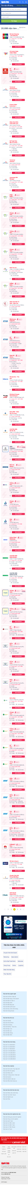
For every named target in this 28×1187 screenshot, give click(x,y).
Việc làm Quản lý (7, 1077)
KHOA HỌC (19, 1149)
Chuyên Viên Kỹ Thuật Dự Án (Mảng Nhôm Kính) (12, 250)
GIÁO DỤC (24, 1146)
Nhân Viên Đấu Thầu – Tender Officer (12, 779)
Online (14, 965)
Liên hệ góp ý (4, 1182)
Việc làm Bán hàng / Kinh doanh (11, 998)
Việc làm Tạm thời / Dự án (9, 1095)
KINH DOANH (8, 1147)
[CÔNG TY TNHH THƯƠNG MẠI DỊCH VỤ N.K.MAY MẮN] (5, 558)
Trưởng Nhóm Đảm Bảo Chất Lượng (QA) (12, 231)
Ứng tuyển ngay (18, 46)
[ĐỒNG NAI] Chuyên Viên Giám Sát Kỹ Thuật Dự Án (12, 284)
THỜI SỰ (4, 1149)
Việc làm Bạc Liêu (7, 1028)
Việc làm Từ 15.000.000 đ (9, 1052)
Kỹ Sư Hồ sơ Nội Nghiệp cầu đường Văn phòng (12, 644)
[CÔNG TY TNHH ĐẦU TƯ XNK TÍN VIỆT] (5, 863)
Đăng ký (19, 5)
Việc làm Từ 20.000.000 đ (9, 1055)
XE (8, 1154)
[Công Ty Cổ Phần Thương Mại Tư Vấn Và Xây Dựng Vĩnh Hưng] (5, 646)
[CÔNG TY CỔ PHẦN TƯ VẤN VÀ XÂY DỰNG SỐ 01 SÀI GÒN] (5, 270)
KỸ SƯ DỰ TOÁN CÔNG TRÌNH (14, 52)
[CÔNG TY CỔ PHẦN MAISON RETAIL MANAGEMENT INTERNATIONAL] (5, 449)
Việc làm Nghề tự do (8, 1097)
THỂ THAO (19, 1146)
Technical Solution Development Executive (13, 160)
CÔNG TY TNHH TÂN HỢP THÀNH (15, 630)
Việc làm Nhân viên (8, 1072)
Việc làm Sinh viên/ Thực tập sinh (11, 1068)
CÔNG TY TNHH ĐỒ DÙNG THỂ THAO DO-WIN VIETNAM (17, 397)
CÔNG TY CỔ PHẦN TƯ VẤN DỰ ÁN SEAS (17, 781)
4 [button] (14, 909)
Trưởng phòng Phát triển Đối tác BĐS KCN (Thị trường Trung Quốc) (12, 729)
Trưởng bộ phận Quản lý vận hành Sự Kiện (12, 609)
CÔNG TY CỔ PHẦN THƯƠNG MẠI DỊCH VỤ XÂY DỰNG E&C (16, 198)
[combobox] (14, 9)
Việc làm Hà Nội (7, 1020)
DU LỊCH (9, 1156)
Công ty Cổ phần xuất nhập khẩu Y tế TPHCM (16, 380)
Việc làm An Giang (7, 1024)
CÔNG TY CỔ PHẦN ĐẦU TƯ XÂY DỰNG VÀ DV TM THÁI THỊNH (17, 415)
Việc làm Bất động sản (8, 1004)
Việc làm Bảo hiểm (7, 1002)
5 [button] (17, 909)
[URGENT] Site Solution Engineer (12, 845)
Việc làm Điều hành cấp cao (10, 1081)
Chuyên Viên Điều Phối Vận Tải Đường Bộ (12, 591)
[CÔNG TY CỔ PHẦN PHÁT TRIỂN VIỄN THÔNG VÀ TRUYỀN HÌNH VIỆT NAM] (5, 36)
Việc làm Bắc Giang (8, 1032)
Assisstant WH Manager (14, 178)
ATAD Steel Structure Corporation (15, 322)
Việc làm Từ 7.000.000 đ (9, 1048)
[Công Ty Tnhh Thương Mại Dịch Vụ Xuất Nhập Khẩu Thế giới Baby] (5, 54)
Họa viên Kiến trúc (11, 812)
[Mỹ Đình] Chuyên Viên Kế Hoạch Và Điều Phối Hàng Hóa (14, 394)
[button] (23, 2)
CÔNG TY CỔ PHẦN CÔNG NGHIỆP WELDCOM (16, 72)
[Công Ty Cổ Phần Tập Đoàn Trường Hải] (5, 593)
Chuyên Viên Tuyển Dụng (12, 501)
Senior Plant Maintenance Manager (13, 538)
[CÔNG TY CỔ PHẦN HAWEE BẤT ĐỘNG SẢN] (5, 715)
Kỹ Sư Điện (12, 698)
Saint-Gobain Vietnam (15, 90)
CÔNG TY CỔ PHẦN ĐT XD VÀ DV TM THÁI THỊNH (17, 432)
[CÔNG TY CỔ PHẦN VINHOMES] (5, 878)
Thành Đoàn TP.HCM (5, 1178)
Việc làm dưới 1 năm (8, 1121)
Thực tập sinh (7, 974)
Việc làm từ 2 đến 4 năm (9, 1123)
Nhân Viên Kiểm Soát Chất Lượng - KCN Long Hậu (14, 122)
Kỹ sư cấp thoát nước (9, 961)
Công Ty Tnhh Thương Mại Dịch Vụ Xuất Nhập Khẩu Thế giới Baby (17, 54)
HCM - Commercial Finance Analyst (13, 447)
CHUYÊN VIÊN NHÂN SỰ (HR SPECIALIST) (13, 573)
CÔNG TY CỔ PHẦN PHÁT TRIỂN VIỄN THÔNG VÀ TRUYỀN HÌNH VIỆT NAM (17, 37)
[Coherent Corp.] (5, 540)
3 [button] (11, 909)
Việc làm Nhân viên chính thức (10, 1092)
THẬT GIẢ (24, 1151)
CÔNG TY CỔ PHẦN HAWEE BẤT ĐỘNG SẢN (17, 715)
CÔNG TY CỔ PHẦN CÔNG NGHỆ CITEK (17, 896)
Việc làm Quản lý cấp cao (9, 1079)
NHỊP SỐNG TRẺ (14, 1147)
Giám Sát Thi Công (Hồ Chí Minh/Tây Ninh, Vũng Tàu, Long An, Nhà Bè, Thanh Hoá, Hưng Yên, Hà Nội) (12, 356)
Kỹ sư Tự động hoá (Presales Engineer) (12, 465)
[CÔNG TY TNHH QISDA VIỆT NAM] (5, 485)
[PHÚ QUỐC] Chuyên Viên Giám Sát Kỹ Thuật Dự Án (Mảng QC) (12, 195)
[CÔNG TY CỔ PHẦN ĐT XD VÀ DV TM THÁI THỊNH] (5, 431)
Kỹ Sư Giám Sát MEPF (11, 795)
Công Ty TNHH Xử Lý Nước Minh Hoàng (17, 700)
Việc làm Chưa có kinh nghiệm (10, 1119)
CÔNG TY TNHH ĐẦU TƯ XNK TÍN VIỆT (16, 863)
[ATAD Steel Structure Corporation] (5, 321)
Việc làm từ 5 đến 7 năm (9, 1125)
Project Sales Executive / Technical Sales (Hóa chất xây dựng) (14, 105)
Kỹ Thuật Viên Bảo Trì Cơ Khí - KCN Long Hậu (14, 141)
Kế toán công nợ (14, 861)
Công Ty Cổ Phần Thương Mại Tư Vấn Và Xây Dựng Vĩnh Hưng (17, 646)
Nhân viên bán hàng (9, 969)
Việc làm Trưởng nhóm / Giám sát (11, 1075)
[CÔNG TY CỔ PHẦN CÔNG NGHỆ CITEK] (5, 895)
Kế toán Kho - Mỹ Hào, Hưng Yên (11, 69)
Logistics (20, 965)
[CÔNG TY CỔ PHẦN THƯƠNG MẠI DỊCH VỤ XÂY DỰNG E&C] (5, 197)
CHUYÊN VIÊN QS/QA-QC (13, 429)
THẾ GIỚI (4, 1151)
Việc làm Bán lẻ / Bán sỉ (9, 1000)
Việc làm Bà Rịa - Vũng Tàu (9, 1026)
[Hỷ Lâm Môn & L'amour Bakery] (5, 304)
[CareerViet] (18, 1142)
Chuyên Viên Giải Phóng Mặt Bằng (14, 876)
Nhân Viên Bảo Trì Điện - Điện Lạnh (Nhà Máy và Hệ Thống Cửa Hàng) (14, 302)
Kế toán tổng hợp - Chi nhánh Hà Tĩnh (14, 34)
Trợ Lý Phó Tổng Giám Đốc (11, 762)
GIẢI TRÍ (14, 1153)
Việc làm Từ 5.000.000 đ (9, 1046)
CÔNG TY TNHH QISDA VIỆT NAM (16, 486)
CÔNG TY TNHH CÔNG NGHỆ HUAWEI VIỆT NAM (16, 847)
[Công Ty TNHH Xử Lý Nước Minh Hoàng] (5, 700)
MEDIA (3, 1146)
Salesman (20, 961)
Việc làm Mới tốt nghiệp (9, 1070)
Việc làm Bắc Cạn (7, 1030)
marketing (6, 957)
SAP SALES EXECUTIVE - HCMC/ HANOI (13, 893)
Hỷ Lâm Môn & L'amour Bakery (17, 305)
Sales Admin (14, 957)
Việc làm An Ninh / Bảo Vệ (9, 996)
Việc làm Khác (6, 1099)
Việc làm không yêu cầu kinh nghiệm (12, 1117)
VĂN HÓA (14, 1150)
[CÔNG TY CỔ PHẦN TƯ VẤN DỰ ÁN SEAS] (5, 781)
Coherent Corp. (13, 540)
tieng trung (7, 965)
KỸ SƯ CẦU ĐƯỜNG (12, 662)
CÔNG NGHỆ (9, 1151)
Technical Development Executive (13, 87)
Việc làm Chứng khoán (8, 1010)
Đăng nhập (24, 5)
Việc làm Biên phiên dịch (9, 1006)
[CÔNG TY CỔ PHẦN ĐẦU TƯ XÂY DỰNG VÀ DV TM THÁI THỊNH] (5, 414)
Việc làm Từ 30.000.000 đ (9, 1056)
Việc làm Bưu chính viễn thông (10, 1008)
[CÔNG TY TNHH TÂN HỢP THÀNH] (5, 629)
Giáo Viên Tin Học (11, 519)
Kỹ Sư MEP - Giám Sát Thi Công (14, 412)
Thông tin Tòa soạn (5, 1177)
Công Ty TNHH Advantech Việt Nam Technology (17, 468)
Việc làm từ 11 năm (7, 1129)
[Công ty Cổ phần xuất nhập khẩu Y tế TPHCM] (5, 379)
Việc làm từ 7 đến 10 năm (9, 1127)
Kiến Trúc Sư (13, 267)
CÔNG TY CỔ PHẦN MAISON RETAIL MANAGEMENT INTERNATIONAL (16, 450)
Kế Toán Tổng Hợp (11, 627)
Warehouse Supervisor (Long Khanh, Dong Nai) (13, 319)
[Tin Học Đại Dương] (5, 503)
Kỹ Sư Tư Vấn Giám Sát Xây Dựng (11, 828)
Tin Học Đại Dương (14, 504)
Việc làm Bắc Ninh (7, 1034)
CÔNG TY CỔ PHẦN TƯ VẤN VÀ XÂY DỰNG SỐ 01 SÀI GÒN (17, 269)
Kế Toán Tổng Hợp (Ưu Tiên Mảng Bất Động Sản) (11, 746)
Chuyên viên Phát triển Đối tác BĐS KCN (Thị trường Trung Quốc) (12, 712)
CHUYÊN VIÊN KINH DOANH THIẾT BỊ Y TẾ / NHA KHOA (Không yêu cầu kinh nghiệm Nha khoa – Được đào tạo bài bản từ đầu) (14, 556)
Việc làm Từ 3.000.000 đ (9, 1044)
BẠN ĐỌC (24, 1149)
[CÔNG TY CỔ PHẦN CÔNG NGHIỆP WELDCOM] (5, 71)
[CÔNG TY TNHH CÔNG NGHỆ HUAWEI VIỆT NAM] (5, 847)
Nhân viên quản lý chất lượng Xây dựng (11, 680)
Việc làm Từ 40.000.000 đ (9, 1059)
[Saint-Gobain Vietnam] (5, 89)
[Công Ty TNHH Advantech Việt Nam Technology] (5, 467)
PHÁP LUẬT (3, 1153)
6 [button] (20, 909)
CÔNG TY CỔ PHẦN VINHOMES (17, 878)
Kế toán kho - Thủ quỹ (14, 377)
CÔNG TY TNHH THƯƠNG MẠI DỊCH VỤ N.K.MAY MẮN (16, 559)
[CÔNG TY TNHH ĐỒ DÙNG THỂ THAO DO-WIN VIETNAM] (5, 397)
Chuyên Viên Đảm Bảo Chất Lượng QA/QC (12, 213)
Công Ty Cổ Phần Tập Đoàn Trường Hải (16, 594)
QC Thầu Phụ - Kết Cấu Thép (11, 338)
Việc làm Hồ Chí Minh (8, 1022)
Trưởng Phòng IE (12, 483)
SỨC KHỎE (19, 1151)
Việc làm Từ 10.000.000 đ (9, 1050)
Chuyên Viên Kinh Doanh (10, 952)
